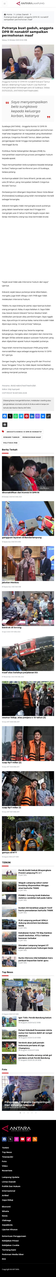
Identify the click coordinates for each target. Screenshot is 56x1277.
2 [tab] (24, 1112)
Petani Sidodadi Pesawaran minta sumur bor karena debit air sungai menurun (35, 1033)
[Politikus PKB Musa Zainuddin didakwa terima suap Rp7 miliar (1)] (28, 788)
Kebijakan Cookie (10, 1245)
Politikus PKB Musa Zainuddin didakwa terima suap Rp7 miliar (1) (26, 806)
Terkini (5, 1148)
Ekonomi (6, 1207)
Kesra (4, 1216)
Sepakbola (7, 1225)
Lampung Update (10, 1177)
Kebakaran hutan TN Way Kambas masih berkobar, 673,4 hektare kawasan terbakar (35, 936)
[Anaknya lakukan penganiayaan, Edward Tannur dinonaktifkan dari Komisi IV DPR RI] (28, 473)
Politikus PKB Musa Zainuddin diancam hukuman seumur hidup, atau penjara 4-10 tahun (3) (27, 716)
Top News (7, 972)
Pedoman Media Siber (13, 1254)
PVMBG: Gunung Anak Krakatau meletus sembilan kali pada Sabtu (35, 896)
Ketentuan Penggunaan (14, 1236)
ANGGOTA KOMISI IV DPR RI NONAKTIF (24, 432)
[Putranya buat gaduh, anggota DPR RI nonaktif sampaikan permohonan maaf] (26, 994)
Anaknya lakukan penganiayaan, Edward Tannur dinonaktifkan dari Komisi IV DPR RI (27, 491)
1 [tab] (20, 1112)
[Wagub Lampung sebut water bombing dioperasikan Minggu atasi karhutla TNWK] (9, 886)
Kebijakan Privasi (10, 1241)
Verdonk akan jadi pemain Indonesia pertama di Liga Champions (31, 1045)
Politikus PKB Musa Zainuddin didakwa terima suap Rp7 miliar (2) (26, 761)
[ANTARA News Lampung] (30, 3)
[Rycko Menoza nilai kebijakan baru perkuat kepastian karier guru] (9, 961)
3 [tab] (28, 1112)
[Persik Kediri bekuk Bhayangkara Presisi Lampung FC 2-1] (9, 874)
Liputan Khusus (9, 1229)
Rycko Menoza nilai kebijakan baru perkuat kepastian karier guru (35, 959)
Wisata (5, 1211)
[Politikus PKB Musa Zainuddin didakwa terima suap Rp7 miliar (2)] (28, 743)
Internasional (8, 1191)
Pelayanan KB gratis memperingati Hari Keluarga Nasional (28, 1104)
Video (5, 1166)
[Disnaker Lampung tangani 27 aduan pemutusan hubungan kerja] (9, 949)
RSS (4, 1259)
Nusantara (7, 1170)
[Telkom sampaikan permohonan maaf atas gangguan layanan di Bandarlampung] (28, 518)
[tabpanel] (28, 1093)
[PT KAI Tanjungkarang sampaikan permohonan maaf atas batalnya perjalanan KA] (28, 653)
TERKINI (6, 862)
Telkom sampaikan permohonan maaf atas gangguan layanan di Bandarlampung (25, 536)
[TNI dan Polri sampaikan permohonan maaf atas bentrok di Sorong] (28, 608)
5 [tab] (36, 1112)
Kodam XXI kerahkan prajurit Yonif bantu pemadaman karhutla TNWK (35, 909)
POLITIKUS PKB (10, 443)
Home (9, 14)
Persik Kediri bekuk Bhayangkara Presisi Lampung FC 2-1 (34, 871)
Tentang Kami (9, 1250)
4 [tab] (32, 1112)
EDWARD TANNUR (11, 437)
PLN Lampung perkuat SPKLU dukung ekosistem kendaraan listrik (33, 923)
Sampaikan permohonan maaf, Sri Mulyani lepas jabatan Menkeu (27, 581)
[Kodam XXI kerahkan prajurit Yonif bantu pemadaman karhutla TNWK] (9, 911)
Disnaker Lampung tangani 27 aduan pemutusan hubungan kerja (35, 946)
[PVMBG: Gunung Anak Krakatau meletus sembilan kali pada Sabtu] (9, 899)
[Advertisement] (28, 249)
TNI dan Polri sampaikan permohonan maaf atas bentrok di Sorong (27, 626)
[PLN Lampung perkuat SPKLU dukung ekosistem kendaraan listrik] (9, 924)
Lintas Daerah (22, 14)
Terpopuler (7, 1157)
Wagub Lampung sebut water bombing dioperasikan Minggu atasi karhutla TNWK (33, 885)
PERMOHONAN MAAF (32, 437)
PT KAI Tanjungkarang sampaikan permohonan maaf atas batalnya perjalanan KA (27, 671)
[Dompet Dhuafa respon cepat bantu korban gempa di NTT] (28, 833)
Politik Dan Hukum (11, 1186)
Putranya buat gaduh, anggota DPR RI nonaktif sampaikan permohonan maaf (26, 18)
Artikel (5, 1195)
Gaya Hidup (7, 1200)
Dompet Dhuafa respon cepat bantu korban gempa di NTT (25, 851)
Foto (4, 1069)
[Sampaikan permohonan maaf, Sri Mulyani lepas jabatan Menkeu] (28, 563)
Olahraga (6, 1220)
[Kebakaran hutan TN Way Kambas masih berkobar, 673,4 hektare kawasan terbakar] (9, 936)
